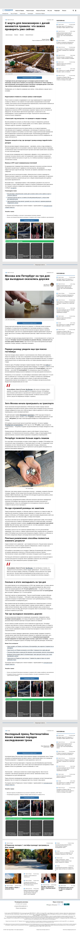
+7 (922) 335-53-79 (43, 915)
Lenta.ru (47, 365)
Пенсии (16, 34)
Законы (21, 34)
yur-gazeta (13, 187)
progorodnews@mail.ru (21, 906)
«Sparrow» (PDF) (48, 926)
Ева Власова (29, 389)
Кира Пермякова (45, 746)
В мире (59, 68)
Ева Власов (46, 284)
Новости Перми (61, 40)
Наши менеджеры (21, 908)
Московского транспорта (27, 415)
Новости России (10, 19)
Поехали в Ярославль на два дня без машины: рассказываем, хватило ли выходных (30, 652)
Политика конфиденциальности (69, 929)
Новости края (61, 24)
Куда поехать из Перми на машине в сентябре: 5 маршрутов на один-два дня (28, 650)
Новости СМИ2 (8, 239)
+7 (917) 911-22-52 (21, 904)
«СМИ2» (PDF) (41, 926)
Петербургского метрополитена (14, 424)
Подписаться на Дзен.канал (29, 77)
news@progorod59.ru (71, 914)
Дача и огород (9, 34)
